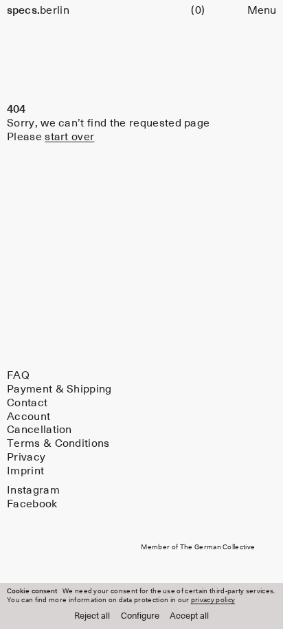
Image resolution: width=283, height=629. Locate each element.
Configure (140, 616)
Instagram (33, 490)
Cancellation (39, 430)
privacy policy (213, 600)
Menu (261, 10)
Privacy (26, 457)
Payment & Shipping (59, 389)
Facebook (32, 503)
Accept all (189, 616)
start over (69, 136)
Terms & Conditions (58, 443)
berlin (38, 10)
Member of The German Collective (198, 547)
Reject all (92, 616)
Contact (27, 402)
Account (28, 416)
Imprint (25, 470)
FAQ (18, 375)
